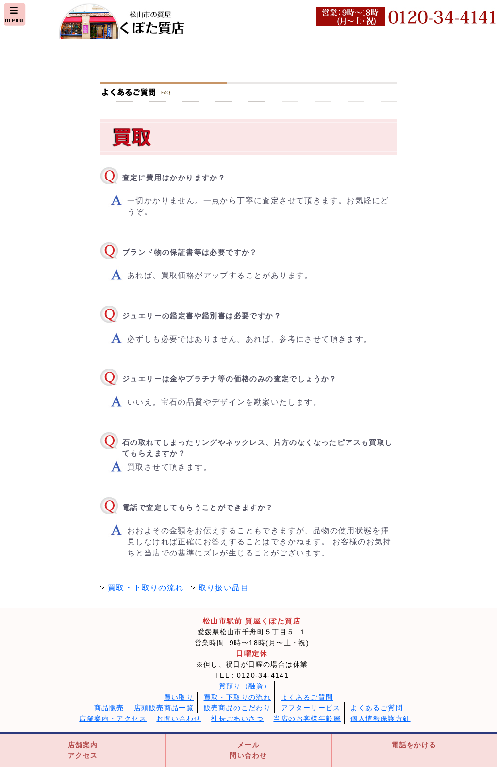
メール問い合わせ (248, 750)
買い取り (179, 697)
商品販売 (109, 708)
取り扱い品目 (224, 588)
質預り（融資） (245, 686)
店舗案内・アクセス (113, 718)
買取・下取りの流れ (146, 588)
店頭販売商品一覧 (164, 708)
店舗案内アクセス (83, 750)
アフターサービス (311, 708)
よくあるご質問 (307, 697)
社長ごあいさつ (237, 718)
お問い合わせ (178, 718)
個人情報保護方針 (380, 718)
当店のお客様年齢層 (307, 718)
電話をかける (414, 745)
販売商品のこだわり (237, 708)
